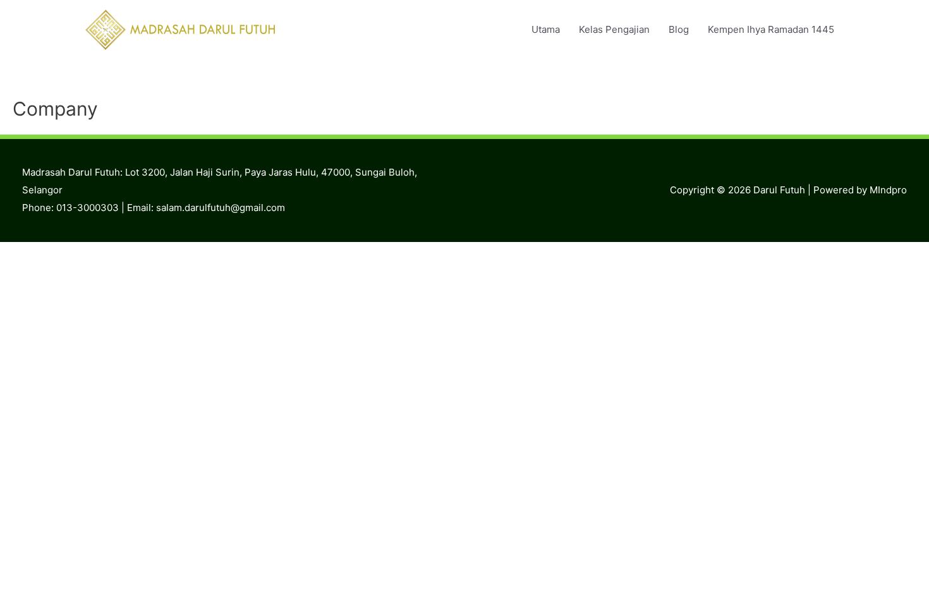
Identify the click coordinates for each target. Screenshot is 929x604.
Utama (545, 29)
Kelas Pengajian (614, 29)
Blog (679, 29)
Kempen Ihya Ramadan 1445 (771, 29)
